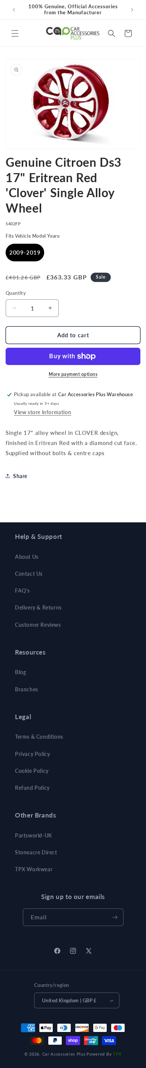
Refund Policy (32, 787)
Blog (20, 672)
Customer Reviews (38, 624)
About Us (27, 557)
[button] (15, 33)
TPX (117, 1053)
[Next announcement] (132, 10)
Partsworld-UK (33, 835)
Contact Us (29, 573)
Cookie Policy (32, 771)
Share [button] (20, 476)
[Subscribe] (115, 917)
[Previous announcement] (14, 10)
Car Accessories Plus (64, 1053)
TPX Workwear (33, 869)
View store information (42, 412)
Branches (26, 689)
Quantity (16, 293)
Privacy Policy (32, 754)
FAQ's (22, 590)
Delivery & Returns (38, 607)
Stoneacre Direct (36, 852)
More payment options (73, 374)
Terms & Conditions (39, 736)
